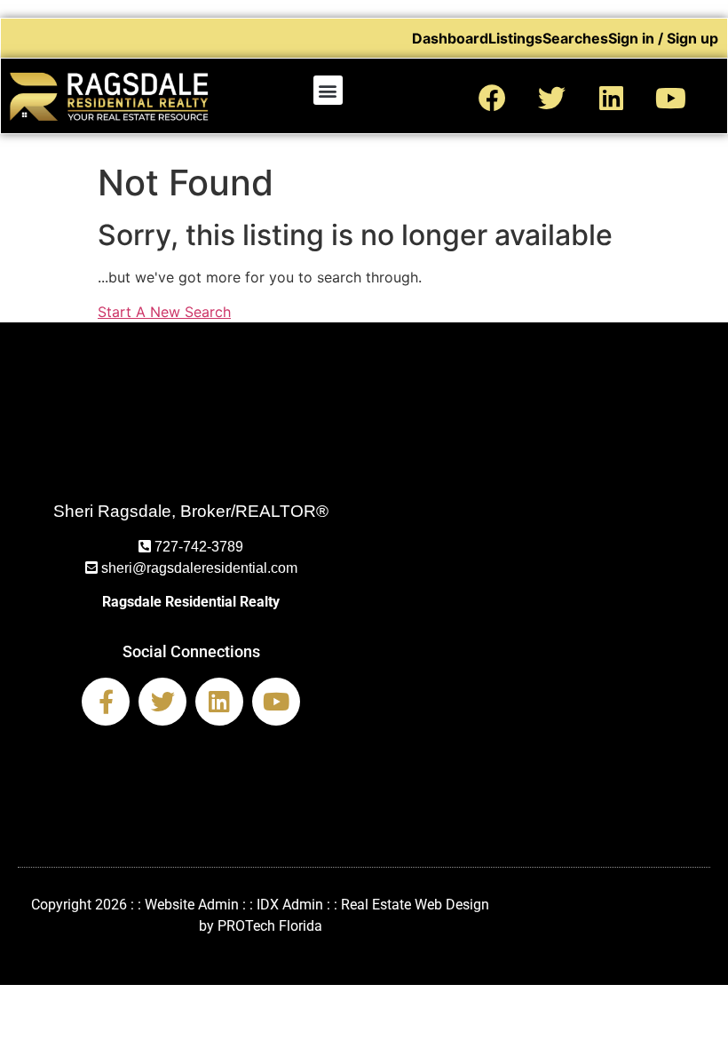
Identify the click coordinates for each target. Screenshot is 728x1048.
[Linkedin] (611, 97)
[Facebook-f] (106, 702)
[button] (328, 90)
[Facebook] (492, 97)
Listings (515, 38)
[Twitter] (552, 97)
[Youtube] (671, 97)
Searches (575, 38)
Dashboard (450, 38)
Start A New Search (164, 312)
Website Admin (192, 904)
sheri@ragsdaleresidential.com (199, 568)
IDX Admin (290, 904)
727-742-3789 (198, 546)
